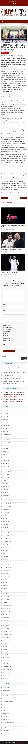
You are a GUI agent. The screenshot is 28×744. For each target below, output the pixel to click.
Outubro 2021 (6, 573)
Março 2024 (6, 495)
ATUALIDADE (5, 52)
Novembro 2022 (7, 541)
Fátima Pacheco (7, 713)
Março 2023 (6, 530)
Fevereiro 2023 (6, 533)
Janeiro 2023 (6, 536)
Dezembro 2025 (7, 434)
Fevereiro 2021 (6, 597)
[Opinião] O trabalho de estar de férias (12, 378)
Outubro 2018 (6, 672)
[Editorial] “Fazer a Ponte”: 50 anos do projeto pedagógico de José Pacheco (14, 382)
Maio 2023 (5, 524)
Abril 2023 (5, 527)
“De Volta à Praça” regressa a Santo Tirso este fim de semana (13, 226)
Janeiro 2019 (6, 663)
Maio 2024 (5, 489)
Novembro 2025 (7, 437)
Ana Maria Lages (7, 693)
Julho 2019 (5, 646)
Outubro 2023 (6, 509)
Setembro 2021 (6, 576)
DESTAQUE (5, 707)
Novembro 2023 (7, 506)
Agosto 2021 (6, 579)
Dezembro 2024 (7, 469)
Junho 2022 (6, 553)
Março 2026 (6, 425)
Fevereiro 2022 (6, 564)
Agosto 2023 (6, 515)
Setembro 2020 (6, 611)
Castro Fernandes (7, 698)
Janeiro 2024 (6, 501)
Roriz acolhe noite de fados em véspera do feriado (24, 198)
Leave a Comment (21, 55)
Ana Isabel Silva (6, 690)
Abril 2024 (5, 492)
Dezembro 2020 (7, 602)
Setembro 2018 (6, 675)
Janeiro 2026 (6, 431)
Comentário (6, 289)
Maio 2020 (5, 620)
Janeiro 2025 (6, 466)
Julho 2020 (5, 614)
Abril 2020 (5, 623)
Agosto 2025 (6, 445)
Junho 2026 (6, 416)
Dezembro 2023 (7, 504)
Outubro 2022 (6, 544)
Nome (4, 304)
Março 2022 (6, 562)
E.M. (13, 55)
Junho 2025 (6, 451)
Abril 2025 (5, 457)
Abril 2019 (5, 655)
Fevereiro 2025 (6, 463)
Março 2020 (6, 626)
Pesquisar (3, 356)
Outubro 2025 (6, 440)
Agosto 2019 (6, 643)
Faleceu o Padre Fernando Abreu (9, 272)
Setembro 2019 (6, 640)
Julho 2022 (5, 550)
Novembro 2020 (7, 605)
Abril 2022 (5, 559)
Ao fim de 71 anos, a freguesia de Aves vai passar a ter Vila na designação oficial (13, 368)
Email (4, 310)
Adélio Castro (6, 687)
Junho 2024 (6, 486)
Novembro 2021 (7, 570)
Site (4, 317)
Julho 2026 (5, 413)
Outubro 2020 (6, 608)
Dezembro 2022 (7, 538)
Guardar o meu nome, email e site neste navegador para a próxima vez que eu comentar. (7, 330)
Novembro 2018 (7, 669)
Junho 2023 (6, 521)
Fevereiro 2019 (6, 660)
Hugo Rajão (5, 716)
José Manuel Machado (8, 722)
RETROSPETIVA (7, 731)
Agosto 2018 (6, 678)
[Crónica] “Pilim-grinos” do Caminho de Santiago (14, 372)
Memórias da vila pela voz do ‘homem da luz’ (5, 198)
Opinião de (5, 728)
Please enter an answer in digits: (6, 339)
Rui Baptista (6, 733)
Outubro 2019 (6, 637)
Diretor (4, 710)
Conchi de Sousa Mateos (9, 392)
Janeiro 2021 (6, 599)
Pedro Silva (5, 399)
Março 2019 (6, 657)
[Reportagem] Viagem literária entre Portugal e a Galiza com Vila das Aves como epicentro (14, 394)
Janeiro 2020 (6, 628)
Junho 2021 (6, 585)
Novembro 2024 (7, 472)
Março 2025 (6, 460)
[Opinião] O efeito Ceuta (9, 375)
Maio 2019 (5, 652)
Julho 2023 (5, 518)
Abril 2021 (5, 591)
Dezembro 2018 (7, 666)
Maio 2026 (5, 419)
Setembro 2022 (6, 547)
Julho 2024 (5, 483)
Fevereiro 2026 (6, 428)
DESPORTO (5, 704)
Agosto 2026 (6, 411)
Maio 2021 (5, 588)
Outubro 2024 (6, 475)
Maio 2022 (5, 556)
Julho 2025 (5, 448)
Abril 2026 (5, 422)
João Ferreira (6, 719)
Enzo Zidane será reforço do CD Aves (11, 249)
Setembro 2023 (6, 512)
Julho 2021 (5, 582)
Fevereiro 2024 (6, 498)
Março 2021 (6, 594)
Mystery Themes (19, 742)
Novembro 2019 (7, 634)
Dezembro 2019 (7, 631)
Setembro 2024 (6, 477)
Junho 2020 (6, 617)
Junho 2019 (6, 649)
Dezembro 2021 (7, 567)
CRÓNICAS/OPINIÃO (8, 701)
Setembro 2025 (6, 443)
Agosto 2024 (6, 480)
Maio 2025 (5, 454)
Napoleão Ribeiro (7, 725)
